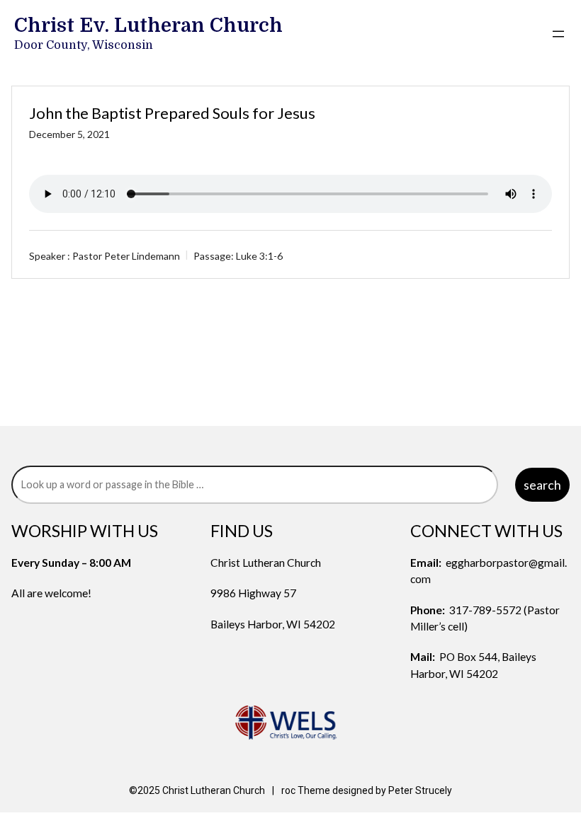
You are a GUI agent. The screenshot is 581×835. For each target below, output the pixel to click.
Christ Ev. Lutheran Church (148, 25)
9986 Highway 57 (253, 593)
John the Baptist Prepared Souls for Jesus (172, 112)
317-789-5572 (485, 610)
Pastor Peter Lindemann (126, 255)
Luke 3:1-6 (259, 255)
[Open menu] (558, 33)
